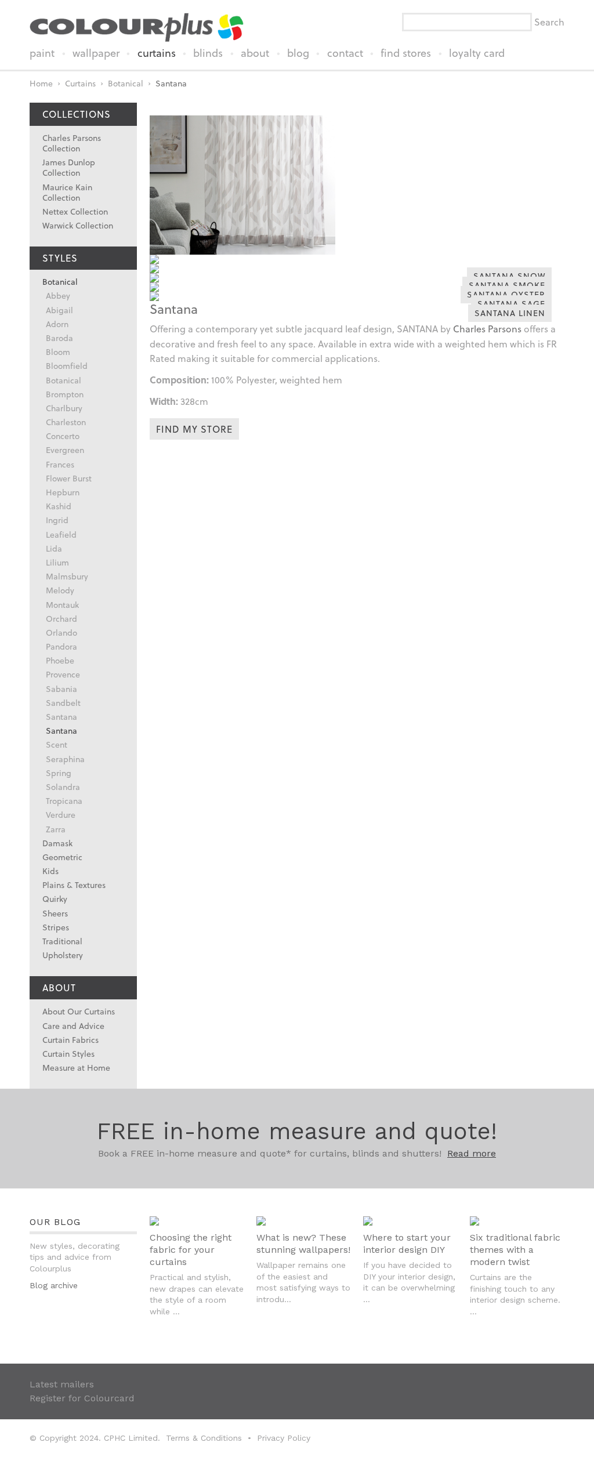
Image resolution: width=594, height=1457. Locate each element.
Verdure (60, 815)
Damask (57, 843)
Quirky (54, 899)
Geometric (62, 857)
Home (41, 83)
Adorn (57, 324)
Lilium (57, 562)
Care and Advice (73, 1026)
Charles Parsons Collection (71, 143)
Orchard (61, 618)
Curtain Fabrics (70, 1040)
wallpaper (96, 52)
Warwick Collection (77, 225)
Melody (60, 590)
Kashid (58, 506)
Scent (56, 744)
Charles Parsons (487, 328)
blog (298, 52)
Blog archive (54, 1285)
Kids (50, 871)
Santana (171, 83)
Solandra (63, 787)
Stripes (55, 927)
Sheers (55, 913)
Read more (471, 1153)
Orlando (61, 632)
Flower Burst (69, 478)
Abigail (59, 310)
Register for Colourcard (82, 1398)
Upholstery (62, 955)
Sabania (61, 689)
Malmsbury (67, 576)
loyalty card (477, 52)
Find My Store (194, 429)
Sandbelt (63, 703)
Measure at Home (76, 1067)
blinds (208, 52)
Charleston (66, 422)
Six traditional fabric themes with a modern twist (515, 1249)
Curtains (80, 83)
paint (42, 52)
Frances (60, 464)
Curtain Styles (68, 1054)
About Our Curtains (78, 1011)
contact (345, 52)
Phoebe (60, 660)
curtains (156, 52)
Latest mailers (62, 1384)
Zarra (56, 829)
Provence (63, 674)
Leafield (61, 534)
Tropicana (64, 801)
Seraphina (65, 759)
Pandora (61, 646)
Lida (54, 548)
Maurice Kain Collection (67, 192)
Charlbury (64, 408)
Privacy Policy (283, 1437)
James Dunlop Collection (68, 167)
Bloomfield (67, 366)
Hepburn (62, 492)
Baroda (59, 338)
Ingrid (57, 520)
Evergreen (65, 450)
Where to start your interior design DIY (407, 1243)
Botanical (125, 83)
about (255, 52)
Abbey (58, 295)
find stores (406, 52)
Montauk (62, 605)
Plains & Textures (74, 885)
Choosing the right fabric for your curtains (190, 1249)
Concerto (62, 436)
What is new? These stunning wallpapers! (303, 1243)
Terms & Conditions (204, 1437)
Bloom (58, 352)
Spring (58, 773)
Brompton (65, 394)
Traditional (62, 941)
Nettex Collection (75, 211)
